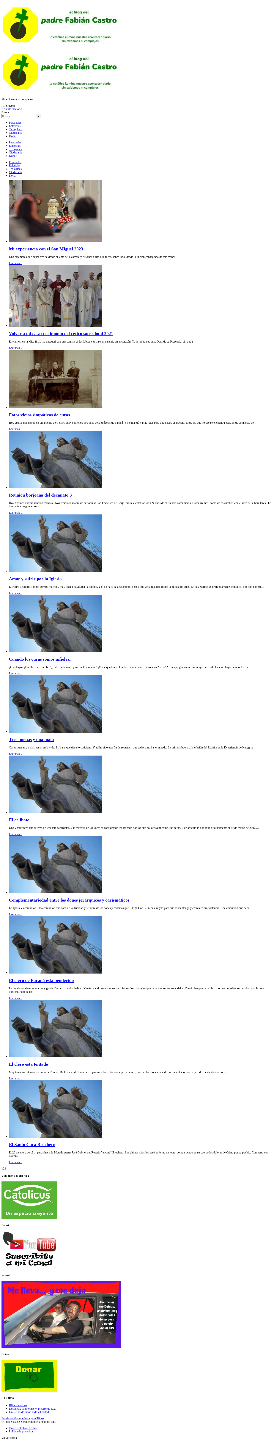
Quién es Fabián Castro (23, 1428)
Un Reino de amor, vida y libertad (29, 1412)
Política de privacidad (21, 1431)
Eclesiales (15, 126)
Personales (15, 122)
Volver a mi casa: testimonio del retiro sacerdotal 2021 (61, 333)
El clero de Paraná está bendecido (41, 980)
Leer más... (15, 263)
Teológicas (15, 129)
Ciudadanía (15, 132)
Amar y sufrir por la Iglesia (35, 578)
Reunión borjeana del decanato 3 (40, 495)
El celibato (19, 819)
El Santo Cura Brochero (32, 1144)
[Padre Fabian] (61, 93)
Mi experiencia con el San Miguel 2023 (46, 249)
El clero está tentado (28, 1064)
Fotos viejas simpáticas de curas (39, 414)
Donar (12, 136)
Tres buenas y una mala (31, 739)
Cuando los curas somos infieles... (41, 659)
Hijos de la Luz (18, 1405)
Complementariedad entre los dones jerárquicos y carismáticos (69, 900)
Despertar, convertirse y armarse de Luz (32, 1408)
